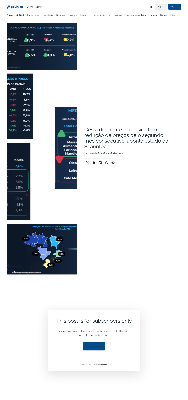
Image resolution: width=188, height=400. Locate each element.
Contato (39, 7)
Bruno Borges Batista (107, 153)
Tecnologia (47, 15)
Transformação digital (135, 15)
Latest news (33, 15)
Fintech (153, 15)
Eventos (73, 15)
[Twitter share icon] (87, 160)
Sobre (30, 7)
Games (163, 15)
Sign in (161, 6)
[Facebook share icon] (94, 160)
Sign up (175, 6)
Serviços (118, 15)
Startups (84, 15)
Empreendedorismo (101, 15)
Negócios (60, 15)
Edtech (173, 15)
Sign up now (94, 346)
